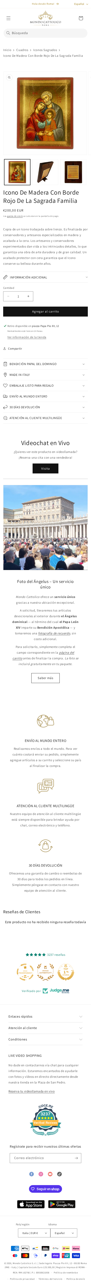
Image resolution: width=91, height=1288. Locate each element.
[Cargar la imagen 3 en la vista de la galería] (73, 172)
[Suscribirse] (76, 1158)
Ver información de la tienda (26, 337)
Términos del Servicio (50, 1278)
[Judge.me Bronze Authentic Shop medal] (45, 972)
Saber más (45, 678)
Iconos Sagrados (45, 50)
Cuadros (22, 50)
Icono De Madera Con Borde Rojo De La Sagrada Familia (43, 56)
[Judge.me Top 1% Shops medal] (65, 972)
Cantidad (8, 288)
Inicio (7, 50)
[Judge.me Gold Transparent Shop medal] (25, 972)
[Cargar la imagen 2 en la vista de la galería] (45, 172)
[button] (8, 18)
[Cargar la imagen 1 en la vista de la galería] (17, 172)
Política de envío (75, 1278)
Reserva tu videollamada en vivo (31, 1091)
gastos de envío (15, 216)
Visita (45, 468)
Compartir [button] (15, 348)
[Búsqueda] (8, 33)
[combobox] (45, 33)
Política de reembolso (66, 1272)
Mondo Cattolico (22, 1263)
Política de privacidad (22, 1278)
